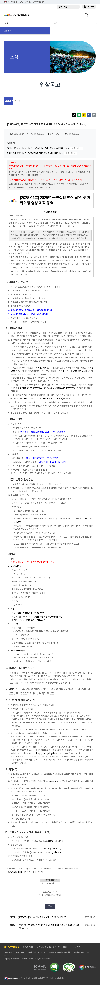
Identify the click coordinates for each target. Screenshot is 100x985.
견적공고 (18, 101)
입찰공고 (9, 101)
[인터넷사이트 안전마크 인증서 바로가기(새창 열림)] (54, 964)
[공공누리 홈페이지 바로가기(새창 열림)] (39, 966)
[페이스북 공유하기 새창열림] (89, 115)
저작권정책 (28, 947)
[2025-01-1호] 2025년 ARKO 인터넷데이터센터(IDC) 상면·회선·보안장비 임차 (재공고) (49, 927)
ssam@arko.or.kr (55, 841)
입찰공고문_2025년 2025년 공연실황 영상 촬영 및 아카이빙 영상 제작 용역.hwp (38, 148)
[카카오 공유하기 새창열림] (84, 115)
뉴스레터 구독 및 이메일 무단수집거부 (53, 947)
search (86, 15)
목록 (50, 906)
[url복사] (94, 115)
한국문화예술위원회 (23, 15)
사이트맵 (76, 947)
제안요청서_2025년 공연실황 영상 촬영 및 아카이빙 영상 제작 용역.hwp (35, 153)
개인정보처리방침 (11, 947)
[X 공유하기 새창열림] (74, 115)
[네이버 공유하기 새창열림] (79, 115)
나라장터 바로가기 (50, 880)
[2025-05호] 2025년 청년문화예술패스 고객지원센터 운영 (42, 917)
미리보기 (75, 148)
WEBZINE (90, 7)
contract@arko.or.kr (51, 849)
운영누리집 (62, 7)
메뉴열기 (93, 15)
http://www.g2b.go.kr (45, 753)
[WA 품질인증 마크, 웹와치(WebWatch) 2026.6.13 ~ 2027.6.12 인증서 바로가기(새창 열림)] (68, 964)
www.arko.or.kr (51, 781)
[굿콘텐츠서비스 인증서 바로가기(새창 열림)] (87, 966)
